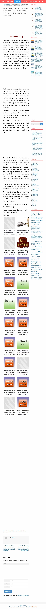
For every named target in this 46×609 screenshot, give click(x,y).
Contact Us (18, 607)
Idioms (33, 183)
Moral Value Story (35, 188)
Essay (37, 222)
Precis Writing (34, 191)
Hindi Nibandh (39, 243)
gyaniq (11, 530)
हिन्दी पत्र (40, 277)
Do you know (34, 165)
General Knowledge (33, 1)
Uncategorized (34, 201)
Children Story (10, 531)
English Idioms (35, 169)
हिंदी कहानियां (34, 203)
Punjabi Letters (35, 194)
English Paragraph (35, 170)
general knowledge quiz (38, 237)
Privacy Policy (12, 607)
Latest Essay (36, 249)
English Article (34, 166)
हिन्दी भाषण (33, 279)
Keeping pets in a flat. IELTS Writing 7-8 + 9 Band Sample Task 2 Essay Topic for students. (37, 16)
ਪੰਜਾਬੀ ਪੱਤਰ (34, 205)
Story (9, 532)
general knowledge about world (35, 229)
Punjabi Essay (13, 4)
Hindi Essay (34, 176)
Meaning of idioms (35, 185)
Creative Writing (35, 164)
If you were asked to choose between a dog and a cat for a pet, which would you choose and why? (36, 21)
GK (35, 241)
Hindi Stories (34, 181)
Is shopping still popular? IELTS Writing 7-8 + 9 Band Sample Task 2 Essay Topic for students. (37, 33)
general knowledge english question (36, 234)
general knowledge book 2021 (36, 233)
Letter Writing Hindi (34, 252)
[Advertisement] (16, 26)
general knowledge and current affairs (36, 231)
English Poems (24, 1)
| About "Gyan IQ (26, 607)
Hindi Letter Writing (35, 178)
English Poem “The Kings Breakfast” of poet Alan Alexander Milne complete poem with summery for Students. (37, 73)
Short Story (20, 530)
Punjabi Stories (35, 195)
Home (11, 1)
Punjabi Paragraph (36, 266)
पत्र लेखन (36, 275)
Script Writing (34, 196)
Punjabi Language (35, 264)
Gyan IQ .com (5, 2)
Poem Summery (35, 190)
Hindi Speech (34, 180)
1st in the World (35, 161)
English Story (14, 531)
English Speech (35, 173)
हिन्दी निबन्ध (18, 4)
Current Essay (34, 215)
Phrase (33, 189)
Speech (34, 273)
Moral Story (17, 1)
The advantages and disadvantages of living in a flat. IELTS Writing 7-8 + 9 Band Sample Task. (36, 10)
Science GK (39, 269)
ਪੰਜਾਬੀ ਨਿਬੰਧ (34, 204)
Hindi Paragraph (35, 179)
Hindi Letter (33, 243)
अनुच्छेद (32, 275)
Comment (7, 563)
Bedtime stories (35, 212)
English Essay (34, 168)
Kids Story (17, 531)
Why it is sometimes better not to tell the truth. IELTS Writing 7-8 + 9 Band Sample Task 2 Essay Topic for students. (36, 27)
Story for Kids (34, 200)
